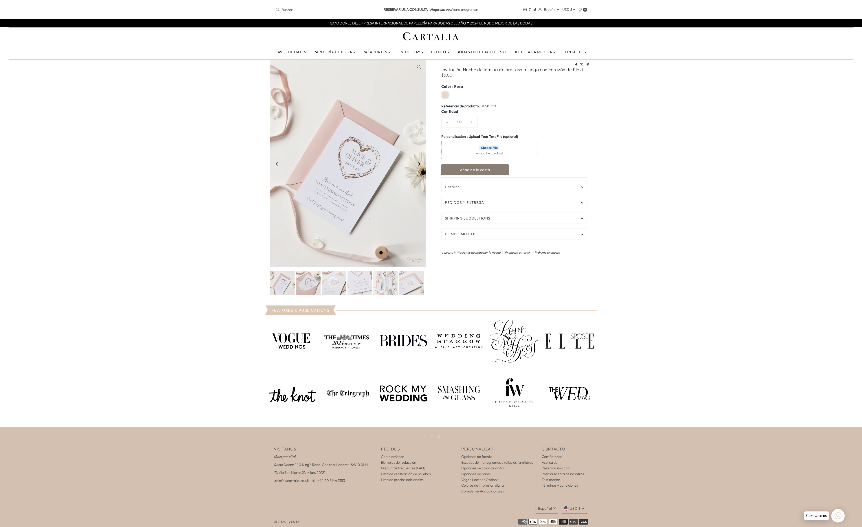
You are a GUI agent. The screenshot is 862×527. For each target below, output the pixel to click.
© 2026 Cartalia (286, 522)
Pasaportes (375, 52)
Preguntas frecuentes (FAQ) (403, 468)
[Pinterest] (530, 9)
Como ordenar (392, 456)
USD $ (567, 9)
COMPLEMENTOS (461, 234)
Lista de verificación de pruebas (406, 474)
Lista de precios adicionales (402, 479)
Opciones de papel (475, 474)
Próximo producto (547, 252)
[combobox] (325, 9)
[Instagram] (525, 9)
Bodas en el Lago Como (481, 52)
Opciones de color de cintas (483, 468)
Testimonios (551, 479)
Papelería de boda (333, 52)
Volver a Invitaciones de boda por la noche (471, 252)
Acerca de (550, 462)
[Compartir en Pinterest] (588, 65)
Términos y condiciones (560, 485)
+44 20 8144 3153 (331, 480)
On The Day (409, 52)
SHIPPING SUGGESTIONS (467, 218)
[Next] (419, 164)
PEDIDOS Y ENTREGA (464, 202)
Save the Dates (290, 52)
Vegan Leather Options (479, 479)
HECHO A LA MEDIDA (533, 52)
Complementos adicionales (482, 491)
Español (550, 9)
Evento (439, 52)
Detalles (452, 186)
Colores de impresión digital (482, 485)
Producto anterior (517, 252)
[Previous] (277, 164)
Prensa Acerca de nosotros (563, 474)
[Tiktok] (535, 9)
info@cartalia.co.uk (293, 480)
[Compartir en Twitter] (582, 65)
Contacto (574, 52)
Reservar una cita (556, 468)
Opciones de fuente (476, 456)
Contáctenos (552, 456)
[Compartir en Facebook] (576, 65)
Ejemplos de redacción (398, 462)
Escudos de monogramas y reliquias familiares (497, 462)
